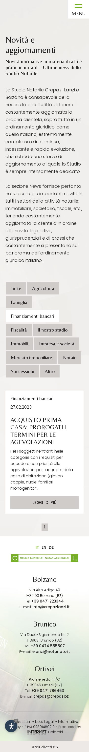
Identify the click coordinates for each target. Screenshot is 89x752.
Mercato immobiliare (31, 357)
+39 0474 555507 (47, 645)
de (51, 547)
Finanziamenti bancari (32, 316)
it (37, 547)
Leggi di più (44, 502)
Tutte (16, 288)
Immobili (19, 343)
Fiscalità (19, 330)
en (44, 547)
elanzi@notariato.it (51, 651)
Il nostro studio (52, 330)
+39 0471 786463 (47, 690)
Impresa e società (56, 343)
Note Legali (44, 721)
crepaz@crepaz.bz (51, 696)
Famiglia (19, 302)
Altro (50, 371)
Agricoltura (43, 288)
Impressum (21, 721)
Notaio (69, 357)
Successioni (22, 371)
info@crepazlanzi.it (51, 606)
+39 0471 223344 (47, 601)
